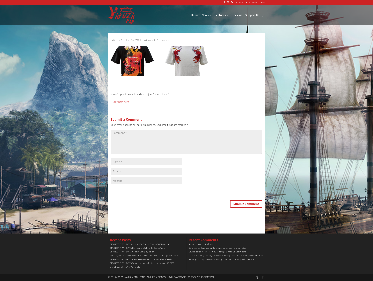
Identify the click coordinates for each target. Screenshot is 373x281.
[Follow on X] (257, 277)
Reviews (237, 15)
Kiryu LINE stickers (205, 244)
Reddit (254, 2)
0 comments (163, 40)
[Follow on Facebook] (263, 277)
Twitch (262, 2)
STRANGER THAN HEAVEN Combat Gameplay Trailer (132, 251)
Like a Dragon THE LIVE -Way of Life (125, 267)
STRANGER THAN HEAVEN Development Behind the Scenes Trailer (138, 248)
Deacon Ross (119, 40)
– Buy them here (120, 101)
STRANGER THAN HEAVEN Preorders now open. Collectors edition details (141, 259)
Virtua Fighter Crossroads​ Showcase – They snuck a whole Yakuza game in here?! (144, 255)
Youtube (239, 2)
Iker (190, 259)
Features (220, 15)
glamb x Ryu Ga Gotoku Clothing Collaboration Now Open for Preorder (233, 255)
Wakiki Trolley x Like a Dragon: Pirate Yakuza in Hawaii (224, 251)
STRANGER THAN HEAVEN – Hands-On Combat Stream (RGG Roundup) (140, 244)
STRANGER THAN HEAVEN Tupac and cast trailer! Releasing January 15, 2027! (142, 263)
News (205, 15)
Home (194, 15)
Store (247, 2)
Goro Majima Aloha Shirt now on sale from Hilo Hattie (223, 248)
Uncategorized (148, 40)
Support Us (252, 15)
